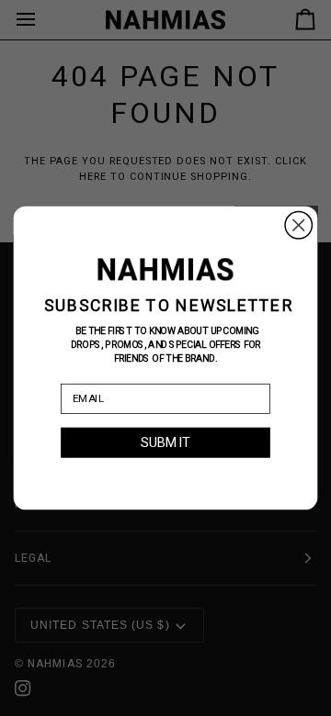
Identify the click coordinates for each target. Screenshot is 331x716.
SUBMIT (165, 442)
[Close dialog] (298, 225)
